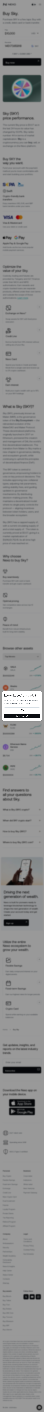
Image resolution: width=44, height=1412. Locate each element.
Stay (22, 710)
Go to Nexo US (22, 716)
